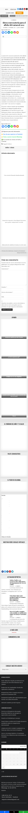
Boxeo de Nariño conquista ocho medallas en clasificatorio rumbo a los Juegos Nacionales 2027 (18, 614)
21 (17, 761)
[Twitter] (18, 9)
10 (3, 758)
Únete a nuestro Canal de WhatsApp (12, 137)
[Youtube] (24, 9)
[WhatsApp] (23, 812)
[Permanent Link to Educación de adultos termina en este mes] (14, 233)
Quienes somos (10, 13)
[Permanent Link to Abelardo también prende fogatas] (14, 329)
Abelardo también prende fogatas (14, 337)
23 (24, 761)
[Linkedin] (8, 32)
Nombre (4, 287)
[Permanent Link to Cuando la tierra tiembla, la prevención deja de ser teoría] (14, 388)
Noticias (14, 9)
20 (14, 761)
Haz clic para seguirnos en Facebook (12, 134)
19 (10, 761)
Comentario (5, 269)
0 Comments (17, 586)
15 (21, 758)
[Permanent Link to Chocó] (14, 407)
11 (6, 758)
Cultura (10, 144)
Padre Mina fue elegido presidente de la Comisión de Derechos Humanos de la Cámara (12, 682)
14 (17, 758)
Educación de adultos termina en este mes (14, 245)
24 (3, 764)
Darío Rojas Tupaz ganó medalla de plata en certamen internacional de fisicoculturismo (17, 598)
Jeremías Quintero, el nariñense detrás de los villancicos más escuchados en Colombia (13, 735)
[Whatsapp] (11, 32)
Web (2, 297)
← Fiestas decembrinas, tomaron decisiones (12, 251)
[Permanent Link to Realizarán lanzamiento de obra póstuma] (14, 186)
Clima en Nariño (6, 537)
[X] (14, 812)
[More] (17, 32)
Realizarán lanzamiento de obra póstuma (14, 198)
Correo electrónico (7, 292)
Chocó (14, 416)
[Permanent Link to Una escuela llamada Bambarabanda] (14, 164)
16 (24, 758)
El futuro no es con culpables (14, 376)
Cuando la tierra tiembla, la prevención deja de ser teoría (14, 395)
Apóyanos (19, 13)
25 (6, 764)
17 (3, 761)
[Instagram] (22, 9)
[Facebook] (20, 9)
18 (6, 761)
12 (10, 758)
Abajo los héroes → (22, 252)
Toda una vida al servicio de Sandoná (11, 730)
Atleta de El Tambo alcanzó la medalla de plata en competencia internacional (13, 723)
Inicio (6, 9)
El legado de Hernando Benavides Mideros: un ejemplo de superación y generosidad (11, 713)
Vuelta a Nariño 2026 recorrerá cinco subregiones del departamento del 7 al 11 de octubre (18, 582)
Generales (14, 20)
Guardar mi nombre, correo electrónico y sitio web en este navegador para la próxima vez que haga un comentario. (13, 304)
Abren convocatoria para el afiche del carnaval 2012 (14, 23)
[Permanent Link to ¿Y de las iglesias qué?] (14, 349)
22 (21, 761)
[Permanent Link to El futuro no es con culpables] (14, 368)
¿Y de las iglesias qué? (14, 357)
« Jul (2, 771)
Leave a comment (21, 27)
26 (10, 764)
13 (13, 758)
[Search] (27, 9)
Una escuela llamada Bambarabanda (14, 175)
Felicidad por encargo (13, 718)
